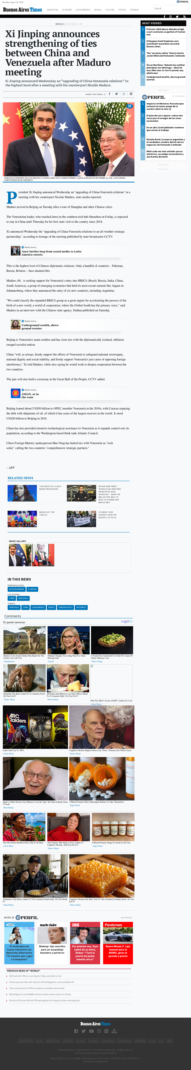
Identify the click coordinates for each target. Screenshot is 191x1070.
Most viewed (151, 23)
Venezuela (23, 598)
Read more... (31, 247)
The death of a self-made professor (50, 487)
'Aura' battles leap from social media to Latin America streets (51, 253)
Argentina (52, 9)
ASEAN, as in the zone (30, 395)
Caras (39, 1040)
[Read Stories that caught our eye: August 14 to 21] (82, 512)
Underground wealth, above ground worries (40, 327)
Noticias (68, 1040)
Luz (161, 1040)
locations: (14, 594)
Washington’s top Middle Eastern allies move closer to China (40, 994)
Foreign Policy (65, 607)
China (11, 598)
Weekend (140, 1040)
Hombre (93, 1040)
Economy (67, 9)
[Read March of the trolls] (22, 512)
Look (152, 1040)
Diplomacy (81, 607)
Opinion (134, 9)
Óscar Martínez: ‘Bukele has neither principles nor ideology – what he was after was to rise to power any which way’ (109, 494)
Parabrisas (108, 1040)
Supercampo (124, 1040)
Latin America (83, 9)
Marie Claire (53, 1040)
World (97, 9)
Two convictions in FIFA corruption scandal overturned (36, 988)
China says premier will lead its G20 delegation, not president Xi (41, 981)
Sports (122, 9)
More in (9, 917)
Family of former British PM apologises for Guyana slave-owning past (44, 1000)
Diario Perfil (26, 1040)
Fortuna (81, 1040)
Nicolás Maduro (16, 589)
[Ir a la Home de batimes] (95, 1023)
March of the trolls (46, 513)
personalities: (16, 585)
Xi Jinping (32, 589)
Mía (169, 1040)
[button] (130, 106)
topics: (12, 603)
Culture (109, 9)
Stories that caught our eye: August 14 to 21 (107, 515)
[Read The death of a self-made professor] (22, 487)
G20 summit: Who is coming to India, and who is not (35, 975)
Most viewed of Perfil (163, 97)
